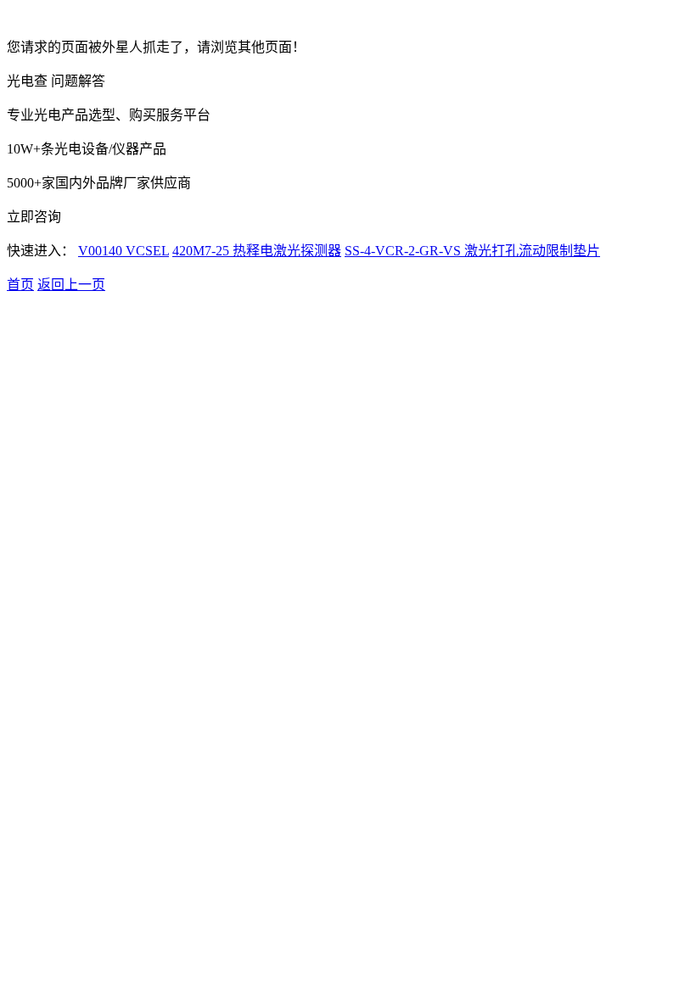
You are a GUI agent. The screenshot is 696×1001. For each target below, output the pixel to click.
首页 (20, 284)
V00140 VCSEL (123, 250)
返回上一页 (71, 284)
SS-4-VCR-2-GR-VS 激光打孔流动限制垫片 (472, 250)
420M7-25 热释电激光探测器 (256, 250)
